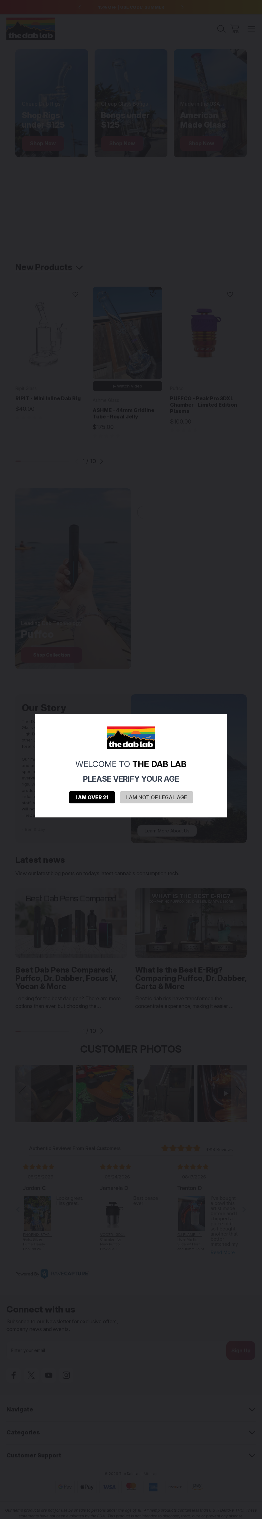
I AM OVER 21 (92, 797)
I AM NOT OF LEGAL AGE (156, 797)
